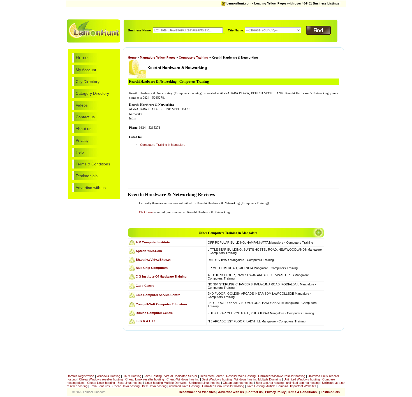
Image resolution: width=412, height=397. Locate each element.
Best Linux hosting (130, 382)
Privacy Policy (275, 392)
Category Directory (92, 93)
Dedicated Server (212, 376)
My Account (86, 70)
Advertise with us (91, 187)
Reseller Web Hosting (241, 376)
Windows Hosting (108, 376)
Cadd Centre (145, 285)
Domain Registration (80, 376)
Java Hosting (153, 376)
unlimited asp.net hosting (303, 382)
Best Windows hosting (217, 379)
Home (82, 57)
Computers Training (193, 57)
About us (83, 128)
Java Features (100, 386)
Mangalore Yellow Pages (157, 57)
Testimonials (87, 176)
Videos (82, 105)
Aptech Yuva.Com (149, 250)
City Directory (87, 81)
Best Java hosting (154, 386)
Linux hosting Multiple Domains (166, 382)
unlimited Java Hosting (184, 386)
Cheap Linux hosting (101, 382)
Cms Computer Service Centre (158, 294)
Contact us (85, 117)
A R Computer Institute (153, 242)
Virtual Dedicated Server (180, 376)
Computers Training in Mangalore (162, 144)
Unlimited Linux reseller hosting (223, 386)
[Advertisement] (206, 13)
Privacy (82, 140)
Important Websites (303, 386)
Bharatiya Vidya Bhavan (153, 259)
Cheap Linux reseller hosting (144, 379)
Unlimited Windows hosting (302, 379)
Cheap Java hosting (126, 386)
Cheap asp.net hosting (238, 382)
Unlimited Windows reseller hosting (281, 376)
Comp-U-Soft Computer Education (161, 304)
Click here (146, 212)
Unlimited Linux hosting (204, 382)
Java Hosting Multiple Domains (267, 386)
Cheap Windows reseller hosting (101, 379)
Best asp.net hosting (270, 382)
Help (80, 152)
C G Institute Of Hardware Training (161, 276)
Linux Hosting (132, 376)
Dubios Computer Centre (154, 312)
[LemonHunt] (93, 30)
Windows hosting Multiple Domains (257, 379)
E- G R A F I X (146, 320)
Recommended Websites (197, 392)
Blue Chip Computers (152, 267)
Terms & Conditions (93, 164)
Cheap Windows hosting (183, 379)
